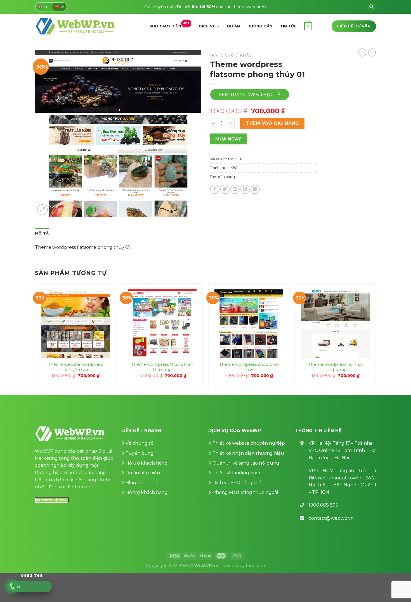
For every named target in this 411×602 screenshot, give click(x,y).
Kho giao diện (170, 25)
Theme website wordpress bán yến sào (75, 367)
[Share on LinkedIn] (255, 189)
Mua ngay (228, 139)
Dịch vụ (207, 26)
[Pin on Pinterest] (245, 189)
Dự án (233, 26)
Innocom (255, 565)
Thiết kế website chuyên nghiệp (248, 443)
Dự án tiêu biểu (143, 472)
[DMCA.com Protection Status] (52, 500)
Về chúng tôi (140, 443)
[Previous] (35, 338)
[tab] (42, 233)
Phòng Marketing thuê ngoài (245, 492)
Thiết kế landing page (237, 472)
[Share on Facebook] (214, 189)
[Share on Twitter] (225, 189)
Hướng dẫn (259, 26)
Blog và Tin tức (142, 482)
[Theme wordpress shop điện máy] (248, 323)
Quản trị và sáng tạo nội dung (245, 463)
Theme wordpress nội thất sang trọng (335, 367)
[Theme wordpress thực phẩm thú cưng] (162, 323)
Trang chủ (222, 55)
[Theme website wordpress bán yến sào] (75, 323)
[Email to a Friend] (235, 189)
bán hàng (226, 177)
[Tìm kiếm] (371, 7)
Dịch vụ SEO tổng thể (236, 482)
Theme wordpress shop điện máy (249, 367)
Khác (246, 55)
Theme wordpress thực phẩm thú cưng (162, 367)
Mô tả (42, 233)
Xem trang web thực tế (249, 94)
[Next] (376, 338)
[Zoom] (42, 209)
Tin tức (288, 26)
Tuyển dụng (140, 453)
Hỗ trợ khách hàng (147, 463)
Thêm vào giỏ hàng (272, 123)
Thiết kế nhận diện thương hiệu (248, 453)
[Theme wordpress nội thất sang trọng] (335, 323)
